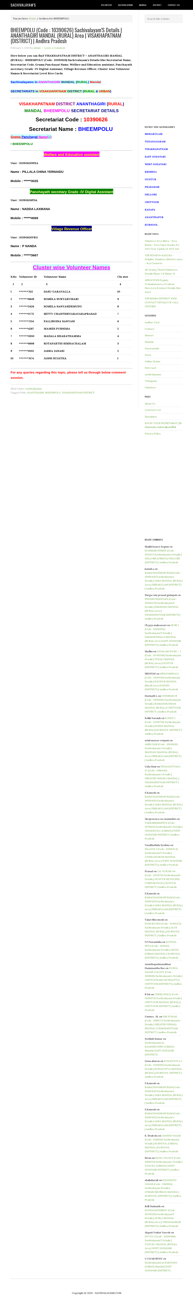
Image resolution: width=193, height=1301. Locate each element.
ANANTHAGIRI (35, 392)
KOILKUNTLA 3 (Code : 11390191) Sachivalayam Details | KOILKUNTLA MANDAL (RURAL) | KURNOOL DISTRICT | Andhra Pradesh (163, 1068)
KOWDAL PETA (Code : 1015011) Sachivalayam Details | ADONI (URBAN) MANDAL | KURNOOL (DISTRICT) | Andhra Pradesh (162, 949)
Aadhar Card (152, 322)
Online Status (152, 361)
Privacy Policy (153, 433)
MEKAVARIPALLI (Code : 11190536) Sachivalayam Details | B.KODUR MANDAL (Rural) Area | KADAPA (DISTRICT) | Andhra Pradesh (162, 681)
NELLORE (151, 194)
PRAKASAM (152, 186)
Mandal (149, 341)
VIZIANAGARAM (155, 141)
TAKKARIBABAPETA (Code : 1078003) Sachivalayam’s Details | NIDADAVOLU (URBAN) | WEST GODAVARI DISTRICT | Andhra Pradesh (163, 830)
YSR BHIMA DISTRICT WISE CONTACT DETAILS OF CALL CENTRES (162, 302)
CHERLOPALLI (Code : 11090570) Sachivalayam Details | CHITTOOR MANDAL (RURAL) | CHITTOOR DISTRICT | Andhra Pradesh (163, 1002)
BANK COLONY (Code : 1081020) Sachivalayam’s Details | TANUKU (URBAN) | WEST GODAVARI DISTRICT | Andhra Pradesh (163, 1165)
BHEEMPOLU (53, 392)
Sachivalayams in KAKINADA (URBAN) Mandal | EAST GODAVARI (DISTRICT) (161, 1266)
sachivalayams (33, 388)
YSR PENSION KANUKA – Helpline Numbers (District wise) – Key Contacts (163, 259)
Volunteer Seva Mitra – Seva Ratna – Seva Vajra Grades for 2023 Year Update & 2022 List (162, 244)
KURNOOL (151, 224)
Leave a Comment (54, 47)
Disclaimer (151, 416)
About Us (150, 403)
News (148, 354)
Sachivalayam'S (23, 5)
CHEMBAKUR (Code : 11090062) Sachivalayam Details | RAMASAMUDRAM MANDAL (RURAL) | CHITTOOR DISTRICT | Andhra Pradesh (163, 703)
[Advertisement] (163, 74)
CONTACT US (153, 410)
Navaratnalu (152, 348)
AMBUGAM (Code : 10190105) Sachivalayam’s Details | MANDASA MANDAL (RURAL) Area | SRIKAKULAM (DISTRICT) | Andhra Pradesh (163, 752)
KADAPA (150, 209)
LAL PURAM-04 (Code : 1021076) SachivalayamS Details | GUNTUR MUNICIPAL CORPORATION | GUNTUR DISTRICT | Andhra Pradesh (162, 879)
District (149, 335)
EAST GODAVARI (155, 156)
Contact (149, 328)
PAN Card (150, 367)
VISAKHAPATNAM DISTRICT (78, 392)
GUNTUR (150, 179)
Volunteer (150, 387)
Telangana (151, 380)
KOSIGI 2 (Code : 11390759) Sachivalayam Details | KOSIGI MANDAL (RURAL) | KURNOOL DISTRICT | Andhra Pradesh (163, 726)
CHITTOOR (152, 202)
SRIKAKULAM (153, 133)
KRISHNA (151, 171)
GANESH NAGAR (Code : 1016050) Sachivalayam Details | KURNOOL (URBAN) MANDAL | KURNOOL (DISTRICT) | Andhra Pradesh (163, 1143)
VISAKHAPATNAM (156, 149)
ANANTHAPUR (154, 217)
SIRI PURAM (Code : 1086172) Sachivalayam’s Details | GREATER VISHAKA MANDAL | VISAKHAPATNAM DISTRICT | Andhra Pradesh (162, 1024)
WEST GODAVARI (155, 164)
